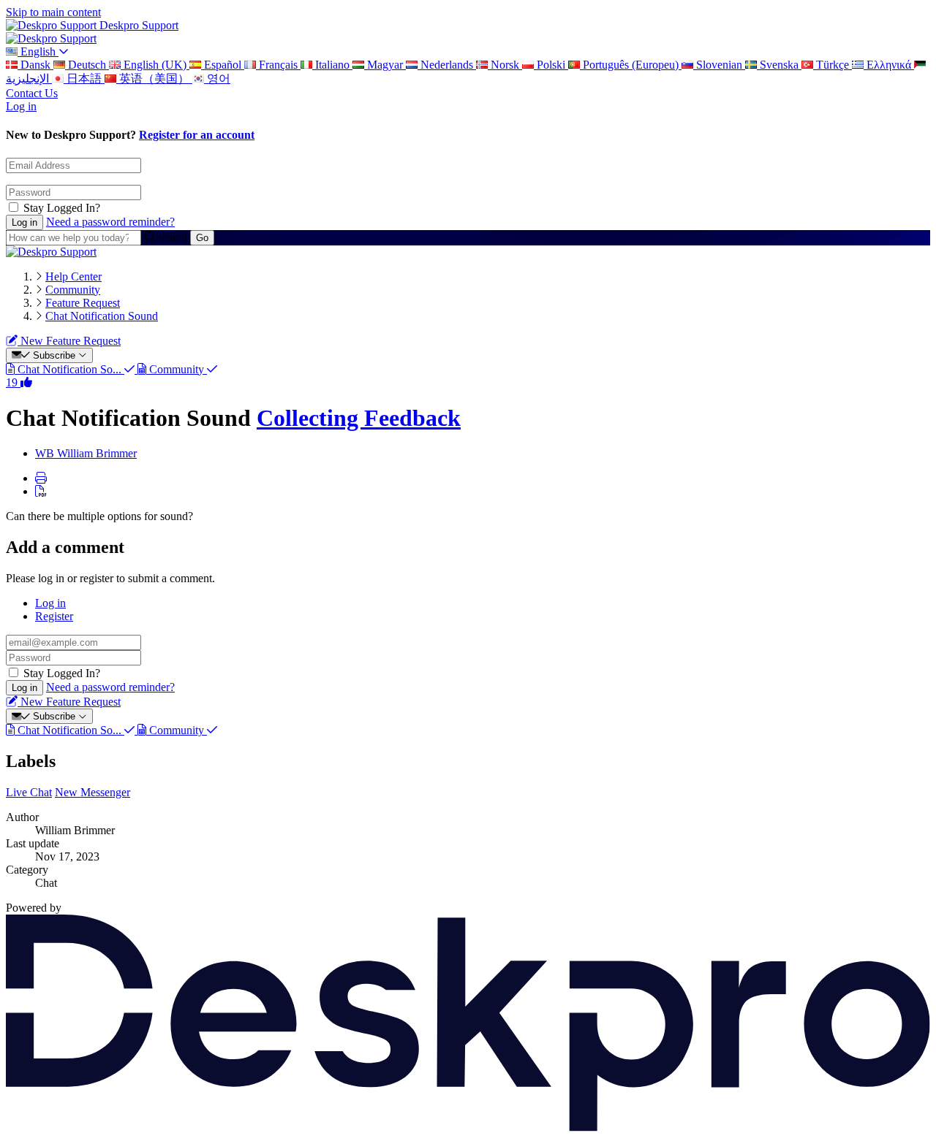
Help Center (73, 276)
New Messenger (92, 792)
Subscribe (54, 355)
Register (54, 616)
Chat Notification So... (69, 369)
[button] (482, 453)
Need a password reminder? (110, 221)
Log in (21, 106)
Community (72, 289)
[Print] (41, 478)
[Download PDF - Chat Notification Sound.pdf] (41, 491)
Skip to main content (53, 12)
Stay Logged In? (61, 208)
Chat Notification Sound (101, 316)
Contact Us (32, 93)
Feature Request (82, 303)
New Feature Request (69, 341)
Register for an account (196, 135)
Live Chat (29, 792)
